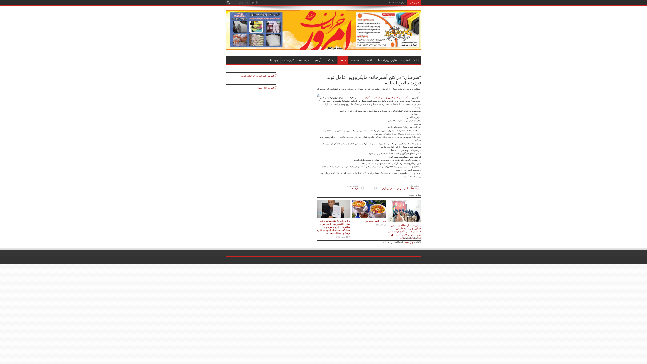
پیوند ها (274, 60)
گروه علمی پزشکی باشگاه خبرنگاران (381, 97)
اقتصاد (368, 60)
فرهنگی (331, 60)
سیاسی (355, 60)
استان (406, 60)
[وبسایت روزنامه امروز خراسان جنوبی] (323, 48)
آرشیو (318, 60)
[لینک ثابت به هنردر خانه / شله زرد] (369, 217)
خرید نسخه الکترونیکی (296, 60)
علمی (343, 60)
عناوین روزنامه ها (388, 60)
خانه (416, 60)
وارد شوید (408, 242)
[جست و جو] (228, 2)
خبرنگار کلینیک (405, 97)
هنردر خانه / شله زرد (397, 2)
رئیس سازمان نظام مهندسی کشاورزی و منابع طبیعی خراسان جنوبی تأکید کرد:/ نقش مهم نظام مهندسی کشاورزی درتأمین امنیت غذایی (404, 231)
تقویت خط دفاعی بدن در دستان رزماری (401, 187)
